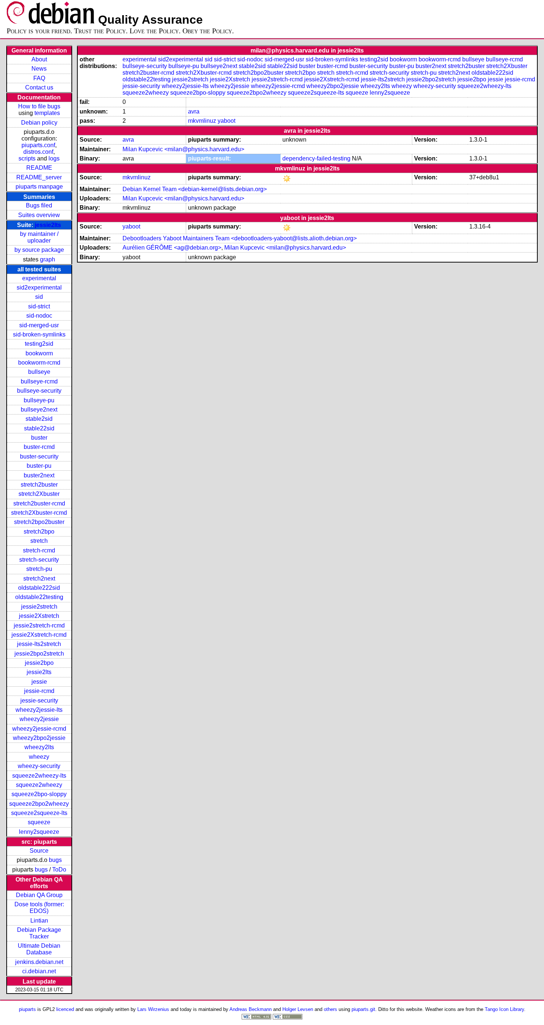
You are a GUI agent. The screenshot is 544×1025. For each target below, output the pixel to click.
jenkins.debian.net (39, 962)
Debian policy (39, 122)
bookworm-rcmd (39, 362)
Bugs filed (39, 205)
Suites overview (39, 215)
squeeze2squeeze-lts (39, 813)
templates (47, 113)
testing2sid (39, 344)
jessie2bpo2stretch (39, 653)
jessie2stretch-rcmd (39, 625)
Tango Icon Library (504, 1009)
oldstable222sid (39, 588)
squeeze (39, 822)
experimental (39, 278)
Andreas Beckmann (250, 1009)
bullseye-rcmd (39, 381)
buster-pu (39, 466)
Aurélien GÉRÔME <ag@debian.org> (171, 247)
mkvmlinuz (202, 121)
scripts (27, 158)
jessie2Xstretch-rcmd (39, 635)
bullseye (39, 372)
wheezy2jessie (39, 719)
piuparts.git (363, 1009)
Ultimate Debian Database (39, 949)
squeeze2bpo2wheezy (39, 804)
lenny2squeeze (39, 832)
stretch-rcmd (39, 550)
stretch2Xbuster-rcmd (39, 513)
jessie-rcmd (39, 691)
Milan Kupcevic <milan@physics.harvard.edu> (183, 149)
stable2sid (39, 419)
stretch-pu (39, 569)
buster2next (39, 475)
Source (39, 851)
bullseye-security (39, 391)
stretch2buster (39, 484)
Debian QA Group (39, 895)
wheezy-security (39, 766)
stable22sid (39, 428)
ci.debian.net (39, 971)
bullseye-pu (39, 400)
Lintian (39, 920)
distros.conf (38, 152)
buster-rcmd (39, 447)
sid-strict (39, 306)
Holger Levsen (297, 1009)
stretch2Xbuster (39, 494)
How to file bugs (39, 106)
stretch (39, 541)
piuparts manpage (39, 186)
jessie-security (39, 700)
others (330, 1009)
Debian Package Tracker (39, 933)
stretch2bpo (39, 531)
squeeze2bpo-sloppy (39, 794)
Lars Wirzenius (153, 1009)
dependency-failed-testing (316, 158)
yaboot (226, 121)
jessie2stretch (39, 606)
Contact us (39, 87)
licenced (65, 1009)
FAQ (39, 78)
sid (39, 297)
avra (193, 111)
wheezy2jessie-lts (39, 710)
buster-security (39, 456)
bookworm (39, 353)
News (39, 68)
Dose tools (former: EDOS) (39, 907)
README (39, 168)
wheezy (39, 757)
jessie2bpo (39, 663)
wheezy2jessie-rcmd (39, 728)
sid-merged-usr (39, 325)
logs (54, 158)
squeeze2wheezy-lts (39, 775)
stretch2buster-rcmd (39, 503)
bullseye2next (39, 409)
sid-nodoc (39, 315)
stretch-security (39, 560)
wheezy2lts (39, 747)
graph (47, 259)
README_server (39, 177)
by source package (39, 250)
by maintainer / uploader (39, 237)
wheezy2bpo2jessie (39, 738)
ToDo (59, 869)
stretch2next (39, 578)
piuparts (27, 1009)
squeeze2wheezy (39, 785)
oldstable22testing (39, 597)
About (39, 59)
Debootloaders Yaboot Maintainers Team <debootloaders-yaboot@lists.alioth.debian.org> (239, 238)
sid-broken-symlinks (39, 334)
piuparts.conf (38, 145)
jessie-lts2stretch (39, 644)
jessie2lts (48, 225)
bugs (55, 860)
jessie (39, 682)
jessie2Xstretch (39, 616)
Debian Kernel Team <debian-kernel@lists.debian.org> (194, 189)
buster (39, 437)
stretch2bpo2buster (39, 522)
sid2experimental (39, 287)
